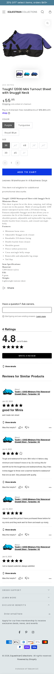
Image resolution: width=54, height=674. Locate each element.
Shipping (6, 104)
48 (24, 145)
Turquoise (24, 125)
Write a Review (27, 355)
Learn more (41, 316)
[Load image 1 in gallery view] (19, 74)
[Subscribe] (50, 614)
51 (24, 152)
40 (43, 145)
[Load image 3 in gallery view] (34, 74)
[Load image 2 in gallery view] (27, 74)
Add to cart (27, 172)
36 (6, 145)
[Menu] (4, 11)
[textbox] (27, 310)
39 (6, 152)
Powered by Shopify (27, 659)
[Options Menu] (50, 427)
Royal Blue (11, 132)
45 (15, 152)
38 (34, 145)
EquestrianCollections (21, 655)
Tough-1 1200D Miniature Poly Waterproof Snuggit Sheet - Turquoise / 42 (32, 393)
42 (15, 145)
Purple (8, 125)
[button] (42, 11)
